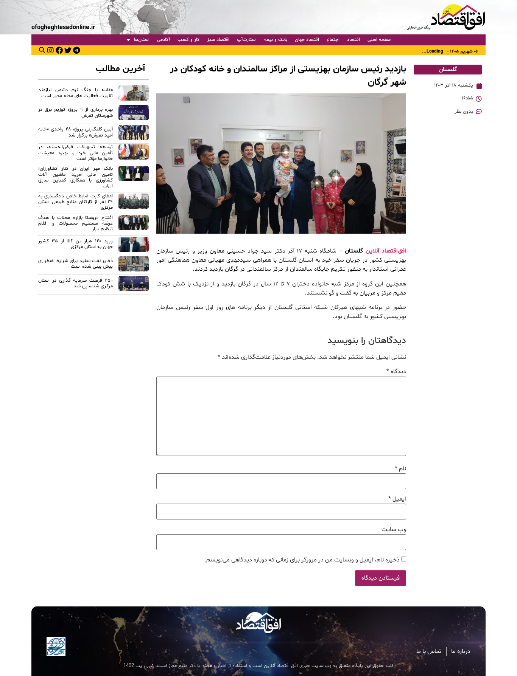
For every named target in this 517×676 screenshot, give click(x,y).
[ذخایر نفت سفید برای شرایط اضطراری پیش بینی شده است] (133, 265)
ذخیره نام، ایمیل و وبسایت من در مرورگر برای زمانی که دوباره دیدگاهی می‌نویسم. (302, 560)
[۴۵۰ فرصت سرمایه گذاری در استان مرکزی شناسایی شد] (133, 284)
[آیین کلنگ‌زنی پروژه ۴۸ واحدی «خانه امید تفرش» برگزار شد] (133, 133)
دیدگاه (396, 372)
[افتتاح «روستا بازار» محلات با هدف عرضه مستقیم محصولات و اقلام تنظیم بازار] (133, 224)
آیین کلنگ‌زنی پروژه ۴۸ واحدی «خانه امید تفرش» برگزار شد (75, 132)
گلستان (448, 69)
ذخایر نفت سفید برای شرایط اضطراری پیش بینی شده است (75, 263)
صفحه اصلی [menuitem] (379, 39)
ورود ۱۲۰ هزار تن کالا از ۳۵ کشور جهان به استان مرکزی (75, 244)
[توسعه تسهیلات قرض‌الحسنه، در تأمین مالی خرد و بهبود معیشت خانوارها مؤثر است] (133, 154)
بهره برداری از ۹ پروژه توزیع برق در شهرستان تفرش (75, 112)
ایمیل (397, 499)
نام (400, 469)
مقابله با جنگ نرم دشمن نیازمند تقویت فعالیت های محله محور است (75, 93)
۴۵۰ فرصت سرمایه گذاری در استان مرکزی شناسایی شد (75, 283)
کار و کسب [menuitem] (188, 39)
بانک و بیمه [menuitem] (275, 39)
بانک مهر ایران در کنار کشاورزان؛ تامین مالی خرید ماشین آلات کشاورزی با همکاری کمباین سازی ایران (75, 177)
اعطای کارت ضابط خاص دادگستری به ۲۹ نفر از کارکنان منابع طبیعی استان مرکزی (75, 202)
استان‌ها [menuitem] (141, 39)
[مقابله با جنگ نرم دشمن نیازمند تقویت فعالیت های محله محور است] (133, 94)
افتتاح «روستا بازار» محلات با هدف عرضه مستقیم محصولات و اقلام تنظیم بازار (75, 223)
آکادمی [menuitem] (163, 39)
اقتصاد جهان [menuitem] (307, 39)
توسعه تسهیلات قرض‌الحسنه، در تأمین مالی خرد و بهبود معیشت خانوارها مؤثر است (75, 153)
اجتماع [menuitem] (333, 39)
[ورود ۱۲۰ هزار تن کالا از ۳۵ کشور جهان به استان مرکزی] (133, 245)
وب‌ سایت (394, 530)
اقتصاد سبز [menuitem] (218, 39)
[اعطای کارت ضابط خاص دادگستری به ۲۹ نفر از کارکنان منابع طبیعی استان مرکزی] (133, 203)
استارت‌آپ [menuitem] (247, 39)
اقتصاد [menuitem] (353, 39)
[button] (42, 50)
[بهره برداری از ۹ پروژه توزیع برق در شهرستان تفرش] (133, 113)
